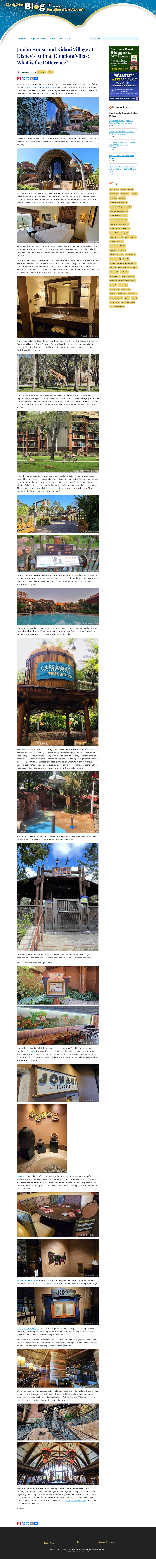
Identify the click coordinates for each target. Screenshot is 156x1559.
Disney (122, 198)
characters (114, 194)
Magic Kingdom (128, 276)
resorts (122, 294)
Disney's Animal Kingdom (118, 202)
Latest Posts (23, 38)
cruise (134, 194)
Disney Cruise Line (116, 237)
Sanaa (19, 1176)
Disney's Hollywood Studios (119, 224)
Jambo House (32, 87)
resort (113, 294)
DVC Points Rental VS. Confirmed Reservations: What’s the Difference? (122, 144)
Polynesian (123, 285)
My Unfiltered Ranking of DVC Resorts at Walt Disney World (121, 122)
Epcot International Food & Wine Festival (123, 263)
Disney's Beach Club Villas (119, 211)
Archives (44, 38)
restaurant (132, 294)
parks (113, 285)
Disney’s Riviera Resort (118, 250)
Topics (34, 38)
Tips (50, 72)
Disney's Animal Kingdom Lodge (120, 207)
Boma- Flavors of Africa (27, 1280)
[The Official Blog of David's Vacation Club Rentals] (42, 6)
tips (127, 298)
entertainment (115, 259)
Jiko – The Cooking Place (28, 1328)
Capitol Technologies (82, 1552)
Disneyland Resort (116, 241)
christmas (125, 194)
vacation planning (128, 302)
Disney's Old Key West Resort (120, 228)
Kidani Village (48, 87)
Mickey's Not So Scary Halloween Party (122, 281)
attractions (114, 189)
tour (134, 298)
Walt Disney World (117, 307)
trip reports (114, 302)
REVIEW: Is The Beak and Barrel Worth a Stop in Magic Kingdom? (122, 132)
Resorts (41, 72)
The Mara (31, 1051)
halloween (114, 272)
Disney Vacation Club (118, 246)
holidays (124, 272)
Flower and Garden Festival (127, 268)
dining (113, 198)
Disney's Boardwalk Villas (118, 215)
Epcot (126, 259)
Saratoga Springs (116, 298)
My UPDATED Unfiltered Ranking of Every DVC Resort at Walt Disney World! (123, 168)
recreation (114, 289)
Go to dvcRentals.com (60, 38)
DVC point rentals (116, 254)
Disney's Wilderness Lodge (119, 233)
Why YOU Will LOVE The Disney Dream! (121, 157)
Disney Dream (130, 237)
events (113, 268)
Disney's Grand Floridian (118, 220)
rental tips (125, 289)
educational (130, 254)
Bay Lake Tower (127, 189)
